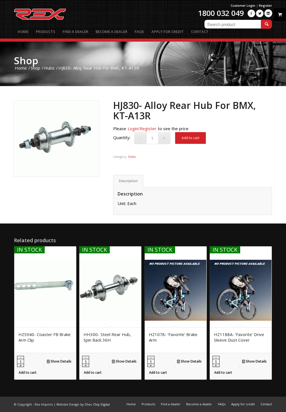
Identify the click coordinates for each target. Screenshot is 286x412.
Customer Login (243, 5)
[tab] (128, 181)
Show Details (61, 361)
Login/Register (142, 128)
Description (128, 180)
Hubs (132, 156)
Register (265, 5)
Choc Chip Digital (97, 404)
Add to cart (190, 137)
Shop (26, 60)
